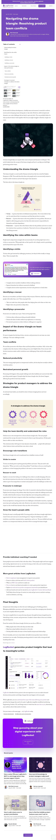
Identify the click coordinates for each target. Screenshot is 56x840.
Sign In (50, 5)
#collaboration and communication (23, 714)
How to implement (11, 578)
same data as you (41, 704)
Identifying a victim (8, 57)
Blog (16, 5)
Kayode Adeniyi (13, 824)
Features (24, 5)
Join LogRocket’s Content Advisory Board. (40, 590)
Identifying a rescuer (9, 60)
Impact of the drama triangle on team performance (11, 67)
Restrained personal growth (10, 77)
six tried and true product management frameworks (24, 587)
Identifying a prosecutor (9, 63)
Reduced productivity (9, 74)
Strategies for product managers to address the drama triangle (11, 82)
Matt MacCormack (13, 786)
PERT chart (15, 583)
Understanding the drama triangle (10, 48)
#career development (9, 714)
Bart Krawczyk (14, 32)
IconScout (12, 642)
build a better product (28, 580)
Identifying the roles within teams (10, 53)
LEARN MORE (6, 106)
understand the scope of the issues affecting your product (32, 700)
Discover (8, 585)
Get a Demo (42, 5)
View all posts (28, 835)
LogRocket (8, 647)
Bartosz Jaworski (38, 786)
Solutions (33, 5)
